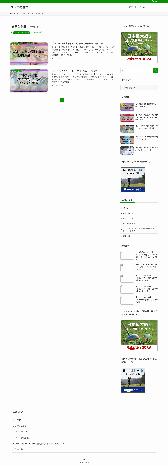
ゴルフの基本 (19, 7)
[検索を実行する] (155, 70)
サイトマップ (128, 218)
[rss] (153, 1)
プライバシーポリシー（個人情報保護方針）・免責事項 (138, 229)
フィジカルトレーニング (21, 32)
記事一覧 (126, 236)
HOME (125, 208)
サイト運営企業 (129, 223)
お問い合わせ (128, 213)
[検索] (156, 1)
